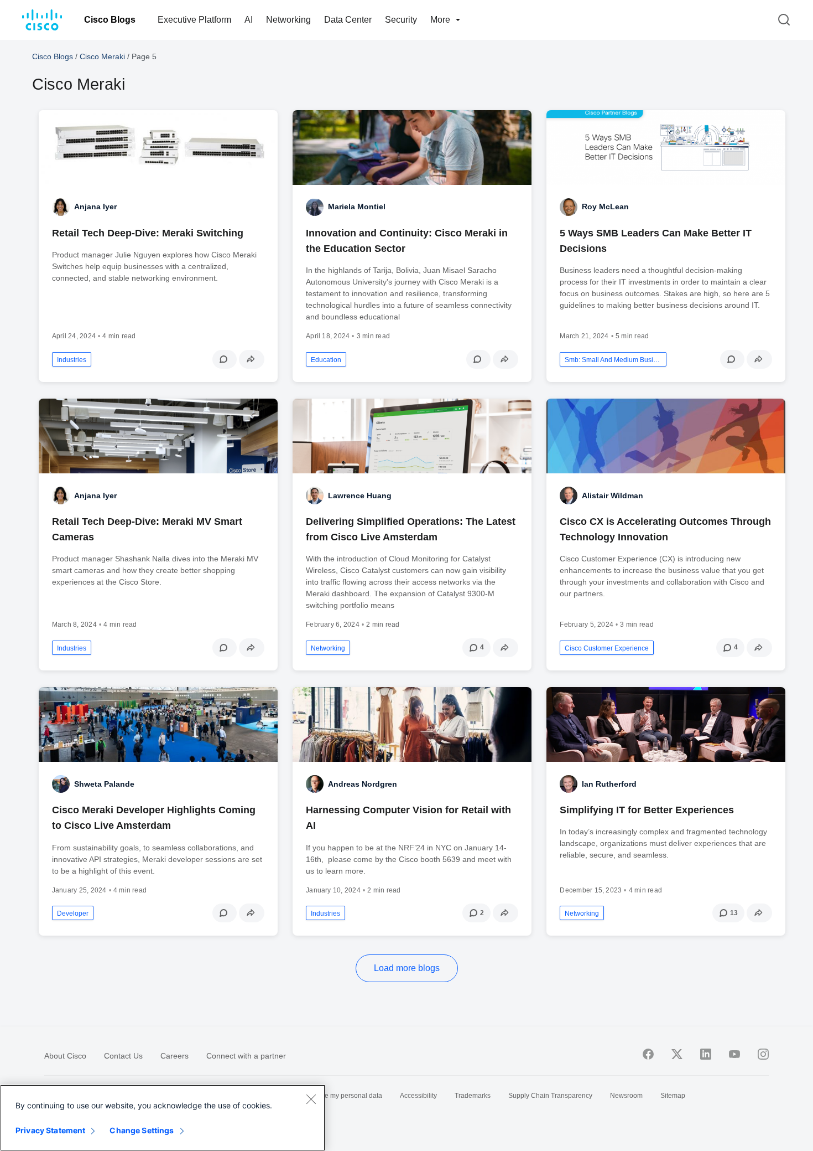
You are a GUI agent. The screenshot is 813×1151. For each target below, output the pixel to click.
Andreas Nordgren (362, 784)
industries (71, 360)
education (326, 360)
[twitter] (676, 1054)
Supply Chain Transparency (550, 1096)
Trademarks (473, 1096)
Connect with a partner (246, 1055)
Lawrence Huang (360, 495)
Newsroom (626, 1096)
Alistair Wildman (612, 495)
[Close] (310, 1098)
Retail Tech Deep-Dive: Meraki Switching (147, 233)
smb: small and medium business (613, 360)
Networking (288, 19)
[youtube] (734, 1054)
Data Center (348, 19)
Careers (174, 1055)
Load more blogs (407, 968)
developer (72, 913)
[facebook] (648, 1054)
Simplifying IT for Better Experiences (647, 809)
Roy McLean (605, 206)
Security (401, 19)
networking (328, 648)
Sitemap (672, 1096)
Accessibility (418, 1096)
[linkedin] (705, 1054)
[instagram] (763, 1054)
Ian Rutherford (609, 784)
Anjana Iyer (95, 206)
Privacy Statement (50, 1130)
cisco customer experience (607, 648)
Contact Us (123, 1055)
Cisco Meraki (102, 56)
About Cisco (65, 1055)
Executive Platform (194, 19)
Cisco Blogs (110, 19)
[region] (162, 1118)
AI (248, 19)
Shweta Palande (104, 784)
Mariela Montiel (356, 206)
